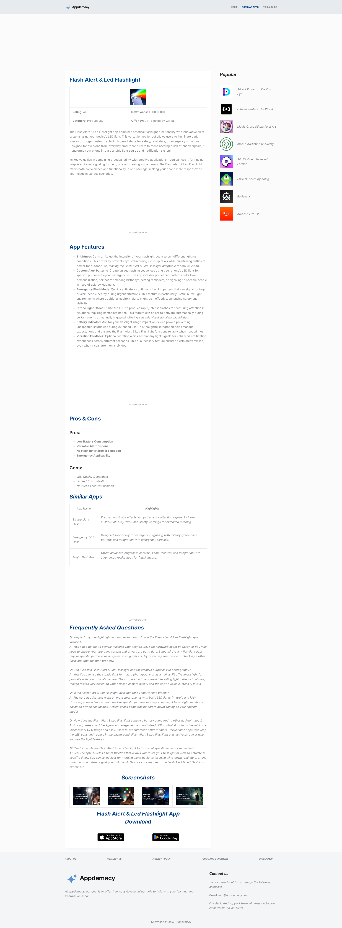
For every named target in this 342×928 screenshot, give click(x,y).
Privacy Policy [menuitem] (161, 858)
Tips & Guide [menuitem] (270, 7)
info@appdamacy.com (233, 895)
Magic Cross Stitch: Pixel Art (256, 126)
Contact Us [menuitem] (114, 858)
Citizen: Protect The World (255, 109)
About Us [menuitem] (70, 858)
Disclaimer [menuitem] (266, 858)
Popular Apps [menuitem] (250, 7)
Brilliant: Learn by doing (253, 179)
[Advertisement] (171, 40)
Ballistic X (243, 196)
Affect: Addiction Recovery (255, 144)
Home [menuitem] (234, 7)
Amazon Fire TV (248, 214)
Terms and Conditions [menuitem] (214, 858)
